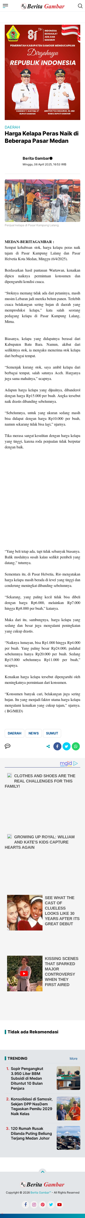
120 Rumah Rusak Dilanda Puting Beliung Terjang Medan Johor (31, 1133)
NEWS (34, 733)
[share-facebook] (57, 746)
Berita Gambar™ (40, 1192)
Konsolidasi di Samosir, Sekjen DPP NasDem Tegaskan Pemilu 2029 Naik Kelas (32, 1106)
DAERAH (12, 127)
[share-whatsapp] (76, 746)
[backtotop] (42, 1173)
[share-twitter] (67, 746)
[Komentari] (7, 746)
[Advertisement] (42, 499)
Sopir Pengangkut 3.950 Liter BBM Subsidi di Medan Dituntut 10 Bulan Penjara (27, 1078)
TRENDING (17, 1058)
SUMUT (52, 733)
